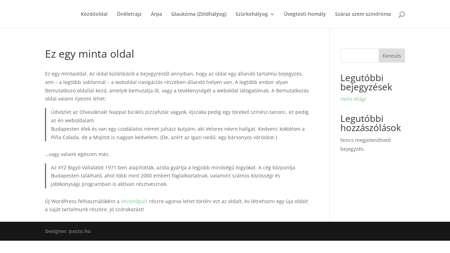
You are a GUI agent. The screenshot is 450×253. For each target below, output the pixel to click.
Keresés (391, 55)
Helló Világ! (353, 99)
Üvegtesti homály (305, 14)
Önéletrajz (129, 14)
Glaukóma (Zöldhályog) (198, 14)
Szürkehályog (252, 14)
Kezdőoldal (94, 14)
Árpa (156, 14)
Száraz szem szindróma (363, 14)
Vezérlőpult (134, 201)
